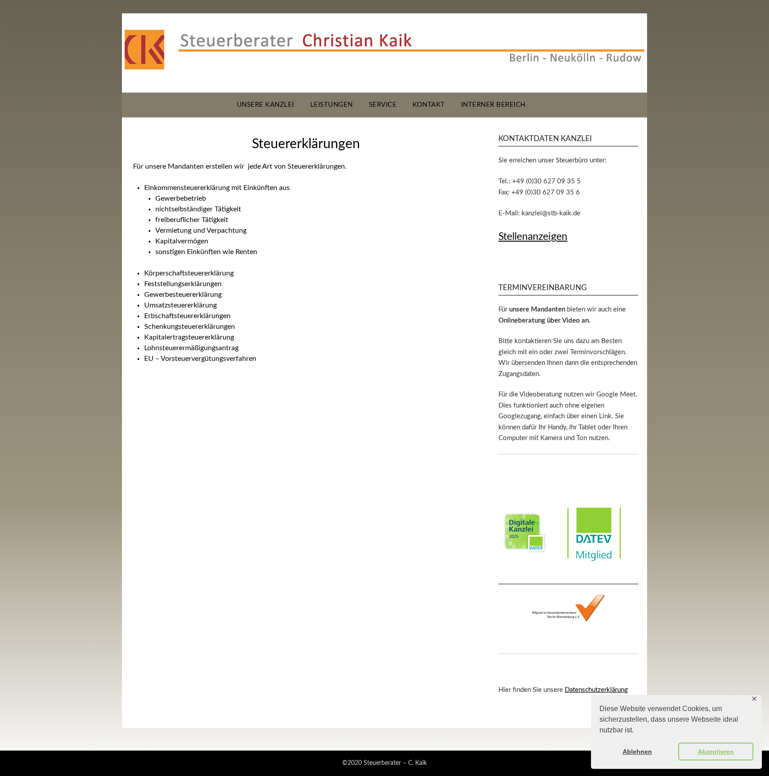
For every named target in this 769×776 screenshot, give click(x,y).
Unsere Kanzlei (265, 104)
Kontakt (429, 104)
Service (383, 104)
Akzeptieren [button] (716, 751)
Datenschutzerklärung (596, 690)
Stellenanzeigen (532, 237)
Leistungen (331, 104)
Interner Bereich (493, 104)
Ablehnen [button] (637, 751)
